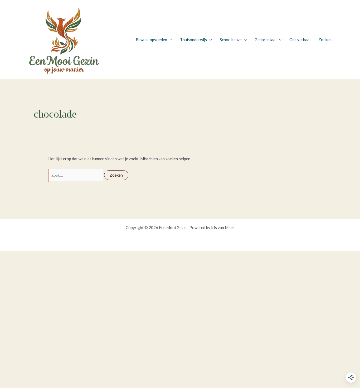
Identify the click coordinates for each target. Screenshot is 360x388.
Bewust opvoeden (151, 39)
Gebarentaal (265, 39)
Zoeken (325, 39)
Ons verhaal (299, 39)
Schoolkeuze (231, 39)
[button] (169, 39)
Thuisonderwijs (193, 39)
